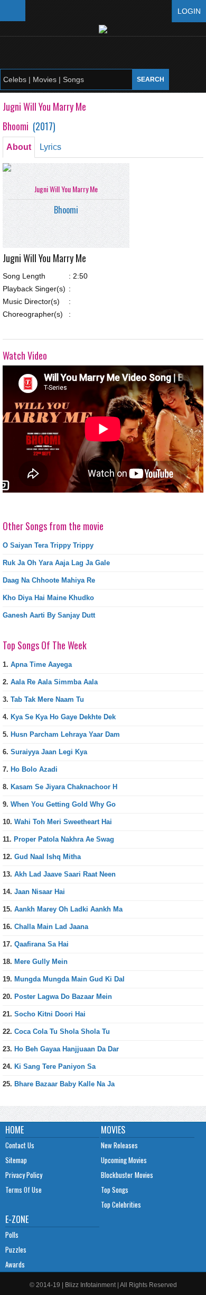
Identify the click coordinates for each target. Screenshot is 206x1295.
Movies (113, 1129)
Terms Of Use (23, 1189)
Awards (15, 1264)
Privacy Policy (23, 1174)
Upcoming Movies (124, 1160)
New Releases (119, 1145)
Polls (11, 1234)
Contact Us (19, 1145)
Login (189, 11)
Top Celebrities (121, 1204)
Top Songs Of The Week (45, 645)
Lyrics (50, 146)
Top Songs (114, 1189)
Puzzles (15, 1249)
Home (14, 1129)
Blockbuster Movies (127, 1174)
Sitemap (16, 1160)
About (18, 146)
